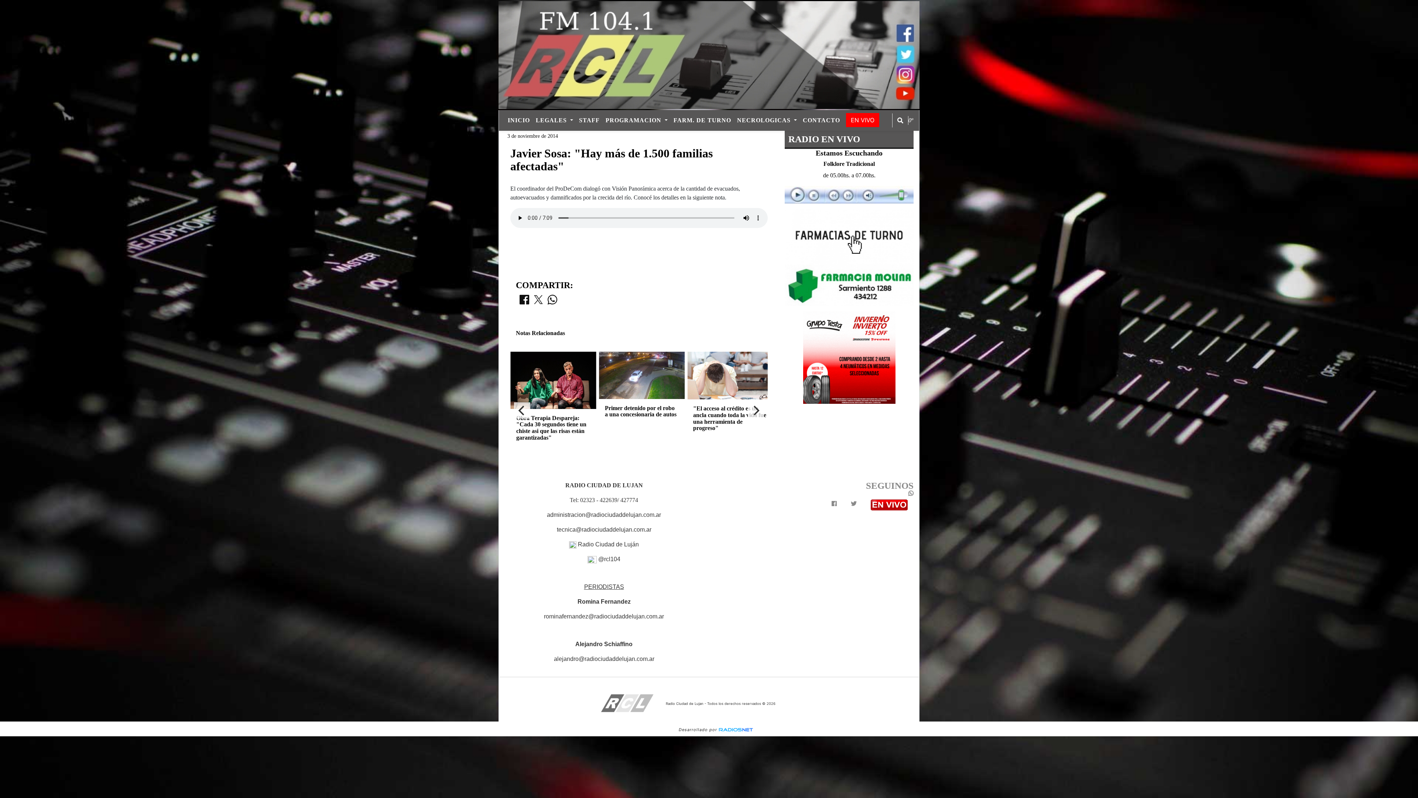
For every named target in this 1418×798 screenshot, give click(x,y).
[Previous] (522, 410)
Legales (552, 120)
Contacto (821, 120)
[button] (900, 120)
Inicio (519, 120)
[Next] (756, 410)
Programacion (634, 120)
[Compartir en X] (538, 302)
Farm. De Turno (702, 120)
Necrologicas (764, 120)
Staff (589, 120)
